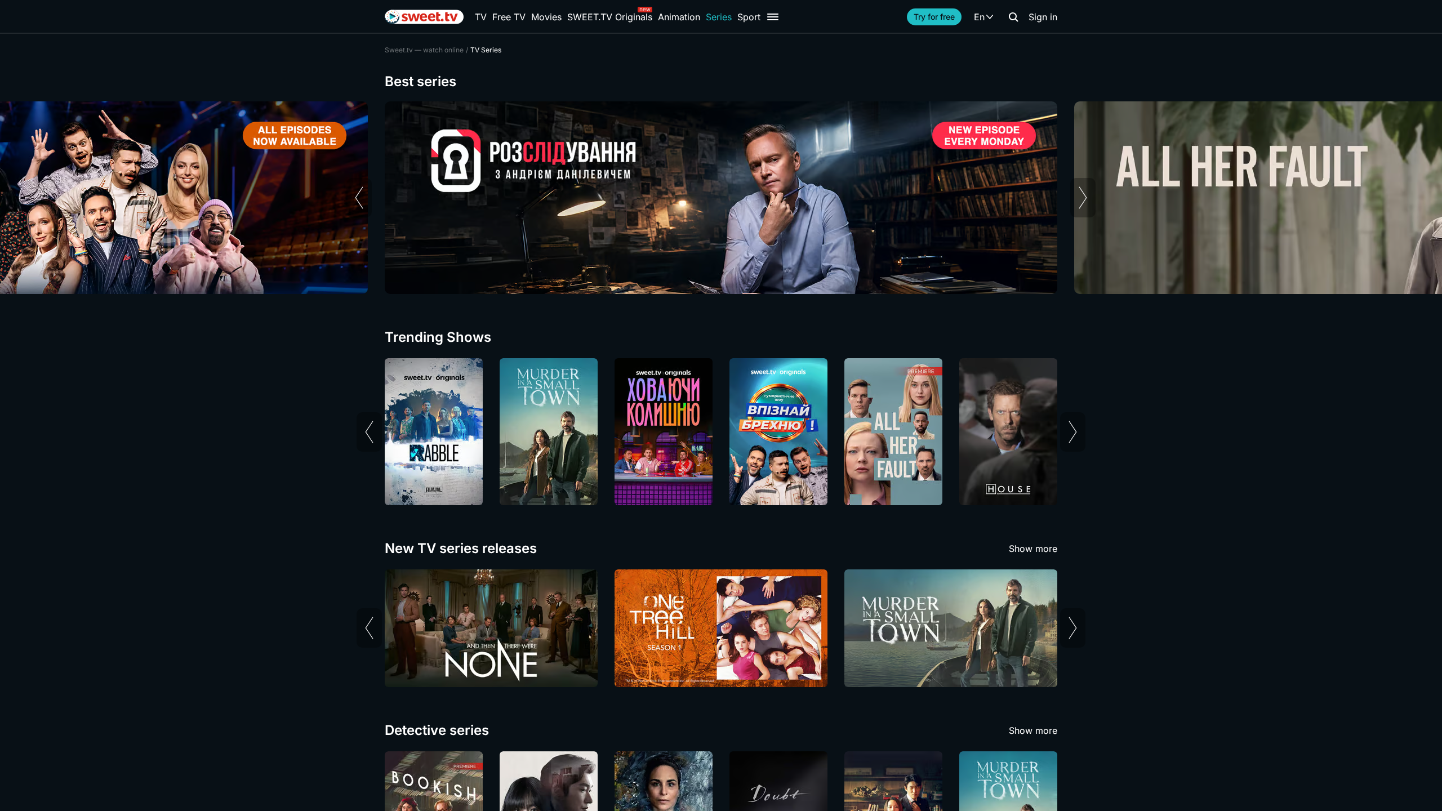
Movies (546, 17)
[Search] (1013, 17)
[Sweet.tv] (424, 17)
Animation (679, 17)
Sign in (1043, 17)
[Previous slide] (359, 197)
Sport (748, 17)
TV (481, 17)
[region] (721, 197)
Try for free (934, 16)
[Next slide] (1083, 197)
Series (719, 17)
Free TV (509, 17)
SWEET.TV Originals (609, 17)
